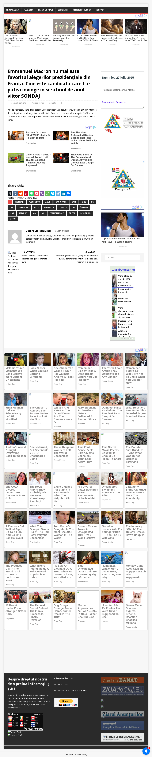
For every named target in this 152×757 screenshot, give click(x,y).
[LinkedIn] (63, 193)
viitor (13, 219)
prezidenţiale (57, 213)
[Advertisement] (73, 56)
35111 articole (62, 230)
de (92, 202)
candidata (61, 202)
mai (34, 213)
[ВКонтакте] (68, 193)
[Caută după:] (122, 257)
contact (99, 10)
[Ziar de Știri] (102, 700)
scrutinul (85, 213)
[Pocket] (36, 193)
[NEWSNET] (122, 728)
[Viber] (42, 193)
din (11, 207)
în (74, 207)
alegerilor (34, 202)
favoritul (49, 207)
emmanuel (24, 207)
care (74, 202)
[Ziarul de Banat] (122, 681)
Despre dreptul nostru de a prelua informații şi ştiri (29, 684)
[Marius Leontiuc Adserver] (122, 740)
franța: (63, 207)
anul (47, 202)
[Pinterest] (26, 193)
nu (43, 213)
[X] (10, 193)
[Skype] (52, 193)
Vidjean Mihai (38, 102)
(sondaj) (19, 202)
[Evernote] (31, 193)
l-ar (12, 213)
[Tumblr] (15, 193)
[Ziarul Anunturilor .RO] (122, 716)
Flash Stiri (52, 102)
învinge (84, 207)
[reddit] (20, 193)
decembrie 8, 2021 (19, 102)
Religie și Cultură (82, 10)
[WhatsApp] (47, 193)
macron (23, 213)
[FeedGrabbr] (122, 338)
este (36, 207)
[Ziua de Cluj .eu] (122, 694)
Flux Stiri (29, 10)
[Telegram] (58, 193)
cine (84, 202)
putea (72, 213)
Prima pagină (12, 10)
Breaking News (45, 10)
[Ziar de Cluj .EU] (102, 706)
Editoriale (63, 10)
